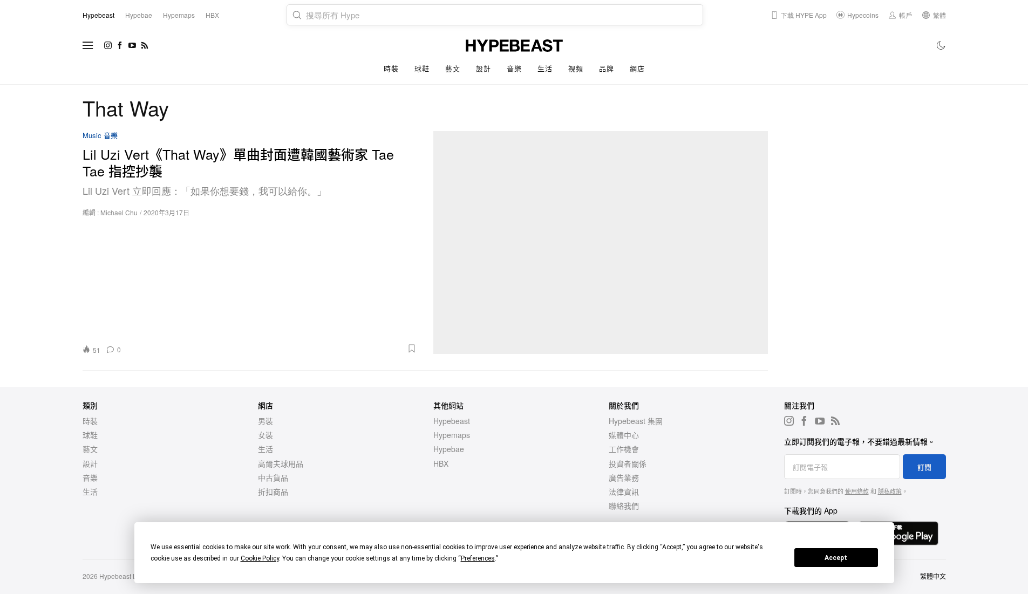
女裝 (265, 434)
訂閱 (924, 467)
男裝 (265, 420)
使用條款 (857, 491)
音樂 (514, 68)
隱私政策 (890, 491)
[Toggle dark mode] (941, 45)
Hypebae (448, 448)
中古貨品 (273, 477)
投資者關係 (627, 463)
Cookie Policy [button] (260, 558)
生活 (544, 68)
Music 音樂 (100, 135)
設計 (483, 68)
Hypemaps (451, 434)
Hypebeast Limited (126, 576)
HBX (440, 463)
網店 (637, 68)
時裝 (391, 68)
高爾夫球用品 (280, 463)
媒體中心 (624, 434)
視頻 (575, 68)
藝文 (452, 68)
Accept (836, 558)
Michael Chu (119, 212)
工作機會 (624, 448)
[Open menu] (88, 45)
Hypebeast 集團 (636, 420)
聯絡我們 (624, 505)
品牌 (606, 68)
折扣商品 (273, 491)
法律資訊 (624, 491)
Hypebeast (451, 420)
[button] (272, 348)
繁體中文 (933, 576)
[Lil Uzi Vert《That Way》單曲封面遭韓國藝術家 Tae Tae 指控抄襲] (600, 242)
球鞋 (421, 68)
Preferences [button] (478, 558)
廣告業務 (624, 477)
